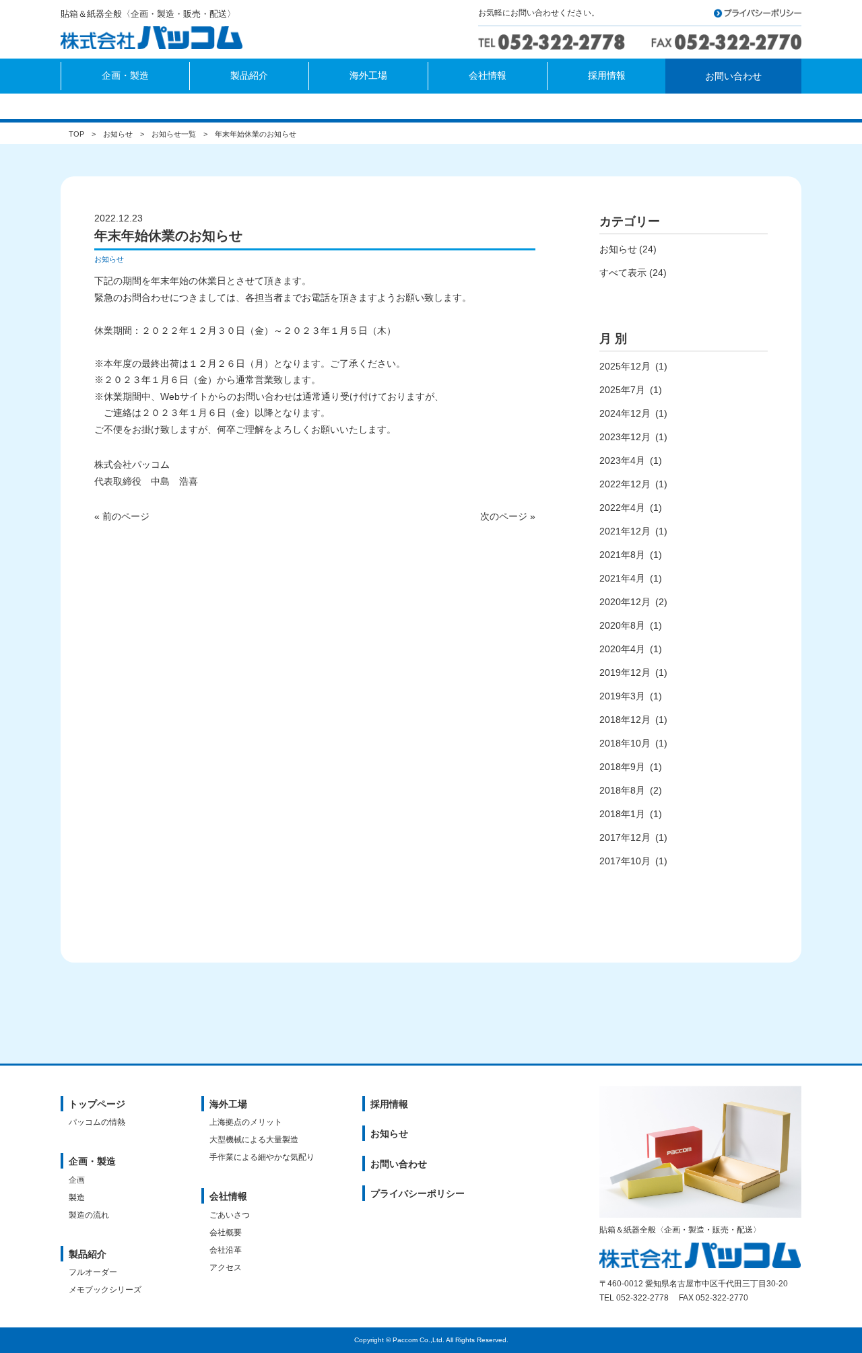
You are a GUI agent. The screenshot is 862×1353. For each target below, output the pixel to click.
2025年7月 (622, 389)
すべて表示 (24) (633, 272)
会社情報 (228, 1196)
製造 (77, 1197)
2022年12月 (625, 484)
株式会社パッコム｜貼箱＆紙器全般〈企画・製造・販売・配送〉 (156, 39)
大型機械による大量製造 (253, 1139)
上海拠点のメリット (245, 1122)
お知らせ (118, 134)
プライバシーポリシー (417, 1193)
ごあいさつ (229, 1215)
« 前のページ (122, 516)
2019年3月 (622, 696)
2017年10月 (625, 861)
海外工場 (228, 1104)
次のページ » (507, 516)
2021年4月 (622, 578)
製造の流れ (89, 1215)
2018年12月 (625, 719)
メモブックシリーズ (105, 1289)
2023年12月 (625, 436)
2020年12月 (625, 601)
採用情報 (389, 1104)
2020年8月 (622, 625)
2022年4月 (622, 507)
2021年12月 (625, 531)
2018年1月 (622, 813)
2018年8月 (622, 790)
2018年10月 (625, 743)
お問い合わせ (398, 1163)
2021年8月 (622, 554)
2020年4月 (622, 649)
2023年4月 (622, 460)
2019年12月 (625, 672)
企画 (77, 1180)
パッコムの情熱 (97, 1122)
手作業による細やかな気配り (261, 1157)
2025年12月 (625, 366)
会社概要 (225, 1232)
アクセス (225, 1267)
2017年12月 (625, 837)
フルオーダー (93, 1272)
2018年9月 (622, 766)
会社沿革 (225, 1250)
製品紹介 (87, 1254)
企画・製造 (92, 1161)
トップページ (97, 1104)
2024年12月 (625, 413)
